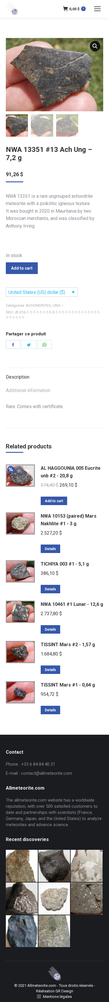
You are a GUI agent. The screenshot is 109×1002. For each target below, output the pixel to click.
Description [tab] (17, 377)
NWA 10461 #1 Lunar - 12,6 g (72, 604)
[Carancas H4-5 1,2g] (54, 899)
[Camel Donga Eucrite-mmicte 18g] (54, 866)
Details (50, 549)
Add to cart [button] (54, 501)
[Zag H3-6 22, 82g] (22, 866)
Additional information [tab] (28, 390)
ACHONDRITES (38, 305)
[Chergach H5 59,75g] (22, 931)
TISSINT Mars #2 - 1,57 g (68, 644)
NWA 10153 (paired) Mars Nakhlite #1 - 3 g (69, 519)
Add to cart (22, 268)
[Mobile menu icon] (97, 9)
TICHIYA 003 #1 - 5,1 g (65, 564)
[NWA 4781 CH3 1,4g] (87, 899)
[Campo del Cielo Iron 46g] (87, 866)
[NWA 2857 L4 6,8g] (54, 931)
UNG (56, 305)
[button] (95, 46)
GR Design (64, 991)
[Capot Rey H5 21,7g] (22, 899)
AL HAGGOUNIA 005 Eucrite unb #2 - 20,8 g (71, 472)
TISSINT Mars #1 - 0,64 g (68, 685)
